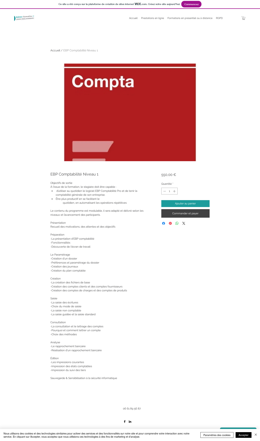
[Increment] (174, 191)
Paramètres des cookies (216, 435)
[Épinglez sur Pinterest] (170, 223)
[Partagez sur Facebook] (163, 223)
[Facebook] (124, 421)
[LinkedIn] (130, 421)
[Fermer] (256, 435)
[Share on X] (184, 223)
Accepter (244, 435)
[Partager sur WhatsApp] (177, 223)
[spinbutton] (169, 191)
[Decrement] (164, 191)
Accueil (55, 50)
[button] (244, 18)
